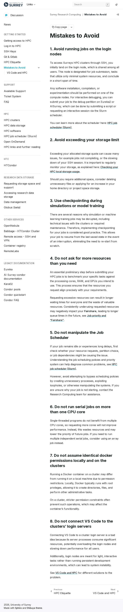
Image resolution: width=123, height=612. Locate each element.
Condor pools (12, 289)
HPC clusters (12, 120)
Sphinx (18, 608)
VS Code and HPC (17, 72)
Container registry (15, 245)
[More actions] (71, 27)
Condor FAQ (11, 300)
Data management (15, 202)
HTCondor (10, 165)
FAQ (6, 101)
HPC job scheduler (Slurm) (20, 136)
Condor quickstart (15, 294)
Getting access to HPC (17, 40)
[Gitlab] (112, 4)
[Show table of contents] (118, 14)
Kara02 (8, 284)
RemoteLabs (11, 251)
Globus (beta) (12, 207)
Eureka (8, 269)
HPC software (12, 131)
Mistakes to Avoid (14, 67)
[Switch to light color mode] (116, 4)
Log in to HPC (12, 46)
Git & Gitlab (10, 56)
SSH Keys (10, 51)
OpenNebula (11, 225)
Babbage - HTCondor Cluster (22, 231)
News (7, 24)
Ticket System (12, 96)
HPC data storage (14, 125)
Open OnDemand (14, 141)
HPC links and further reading (22, 147)
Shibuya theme (34, 608)
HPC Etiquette (12, 62)
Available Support (15, 91)
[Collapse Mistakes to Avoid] (38, 67)
